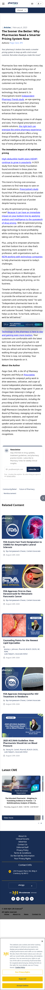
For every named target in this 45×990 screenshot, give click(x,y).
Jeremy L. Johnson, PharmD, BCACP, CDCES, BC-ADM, (22, 650)
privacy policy (11, 476)
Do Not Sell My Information (22, 855)
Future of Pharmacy (26, 489)
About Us (22, 836)
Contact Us (22, 844)
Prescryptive (29, 374)
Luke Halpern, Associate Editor (16, 654)
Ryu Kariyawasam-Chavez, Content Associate (23, 551)
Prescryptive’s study (29, 189)
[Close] (42, 941)
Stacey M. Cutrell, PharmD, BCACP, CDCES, (22, 749)
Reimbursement (10, 493)
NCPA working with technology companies (22, 256)
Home (6, 914)
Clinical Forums (22, 839)
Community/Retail (10, 489)
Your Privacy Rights (22, 858)
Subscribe (32, 469)
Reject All (22, 979)
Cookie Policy (20, 967)
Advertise (22, 841)
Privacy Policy (22, 850)
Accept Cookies (22, 986)
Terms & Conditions (22, 853)
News (26, 914)
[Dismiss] (40, 324)
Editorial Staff (22, 847)
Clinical (20, 10)
